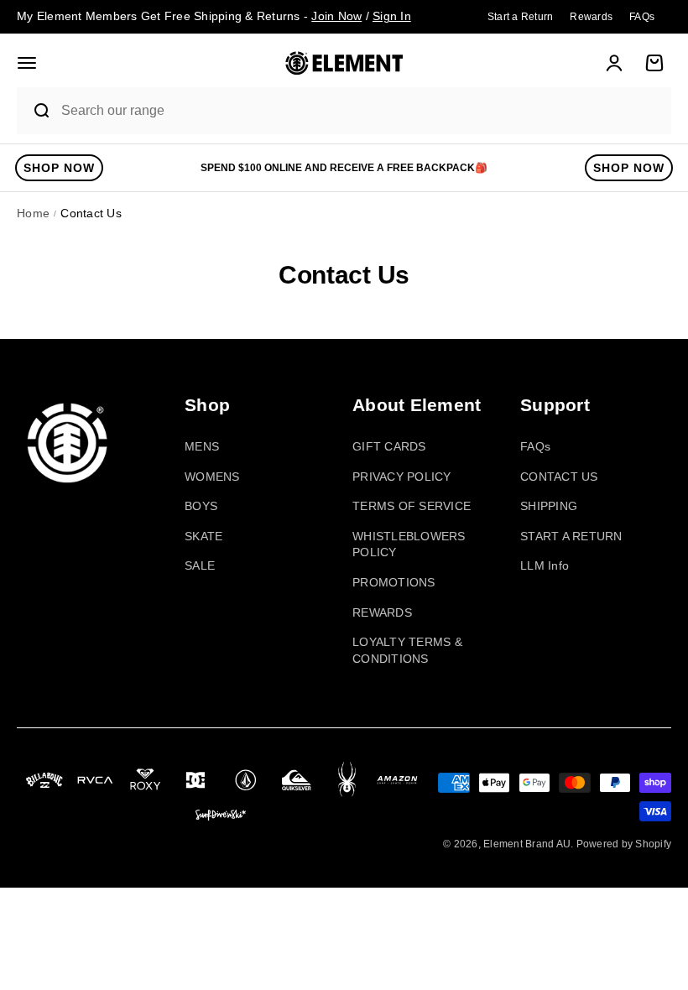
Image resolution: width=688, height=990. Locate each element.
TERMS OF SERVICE (411, 506)
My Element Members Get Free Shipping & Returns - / (214, 16)
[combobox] (361, 111)
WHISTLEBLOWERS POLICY (409, 544)
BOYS (201, 506)
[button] (27, 63)
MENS (202, 446)
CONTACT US (559, 476)
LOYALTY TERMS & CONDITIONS (407, 650)
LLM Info (544, 565)
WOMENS (212, 476)
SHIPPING (548, 506)
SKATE (203, 536)
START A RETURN (571, 536)
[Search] (34, 110)
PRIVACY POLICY (401, 476)
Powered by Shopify (624, 844)
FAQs (535, 446)
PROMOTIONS (393, 582)
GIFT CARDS (389, 446)
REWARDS (382, 612)
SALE (200, 565)
